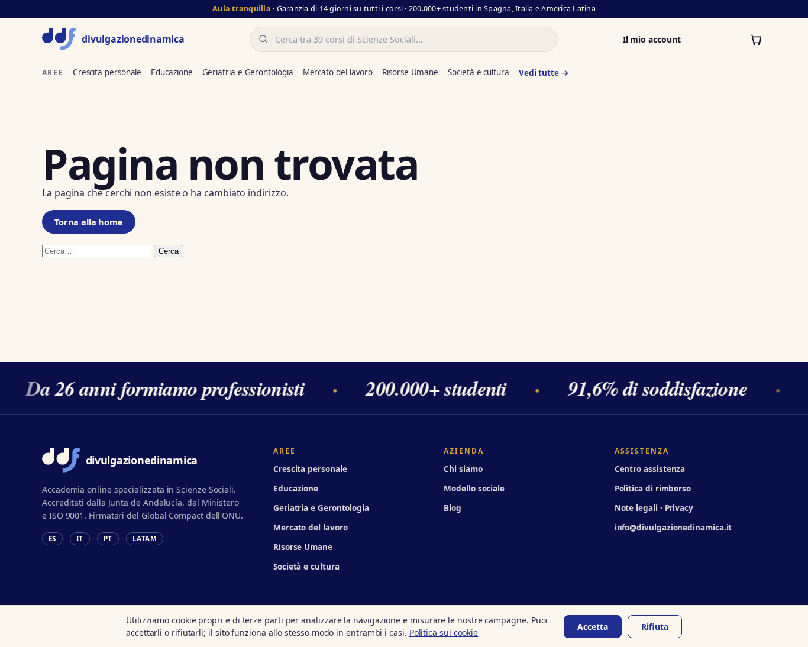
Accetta (592, 626)
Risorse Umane (410, 72)
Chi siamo (463, 469)
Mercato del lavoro (338, 72)
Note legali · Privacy (654, 508)
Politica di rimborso (653, 488)
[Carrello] (756, 39)
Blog (452, 508)
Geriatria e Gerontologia (247, 72)
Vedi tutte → (544, 72)
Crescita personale (107, 72)
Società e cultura (478, 72)
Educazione (171, 72)
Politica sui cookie (443, 632)
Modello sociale (474, 488)
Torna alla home (88, 222)
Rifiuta (654, 626)
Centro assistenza (650, 469)
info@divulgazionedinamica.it (673, 527)
